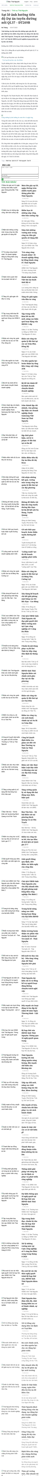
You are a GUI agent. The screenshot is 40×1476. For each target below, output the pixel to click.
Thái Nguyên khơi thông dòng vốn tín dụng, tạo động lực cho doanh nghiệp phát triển (30, 1412)
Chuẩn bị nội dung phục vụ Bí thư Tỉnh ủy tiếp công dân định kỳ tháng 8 (30, 651)
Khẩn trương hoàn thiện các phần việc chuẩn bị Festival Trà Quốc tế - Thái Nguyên (30, 936)
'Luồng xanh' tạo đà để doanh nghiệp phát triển (29, 554)
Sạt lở (29, 160)
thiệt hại (8, 160)
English (26, 1)
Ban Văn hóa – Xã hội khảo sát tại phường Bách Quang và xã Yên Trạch (29, 817)
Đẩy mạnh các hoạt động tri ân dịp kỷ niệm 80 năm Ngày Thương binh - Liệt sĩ (30, 1010)
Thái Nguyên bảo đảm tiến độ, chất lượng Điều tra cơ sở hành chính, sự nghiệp (29, 1303)
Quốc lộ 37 (15, 160)
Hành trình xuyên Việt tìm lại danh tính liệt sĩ (29, 279)
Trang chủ (5, 11)
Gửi (2, 179)
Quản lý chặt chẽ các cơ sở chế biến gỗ (29, 1129)
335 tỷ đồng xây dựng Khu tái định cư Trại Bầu (30, 1325)
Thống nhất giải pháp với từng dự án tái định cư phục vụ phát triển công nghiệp (30, 1174)
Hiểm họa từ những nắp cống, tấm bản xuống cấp (30, 213)
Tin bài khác (9, 182)
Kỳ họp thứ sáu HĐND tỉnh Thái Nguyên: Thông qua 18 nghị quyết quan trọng (30, 1035)
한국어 (36, 1)
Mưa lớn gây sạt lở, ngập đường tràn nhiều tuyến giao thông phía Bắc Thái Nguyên (30, 190)
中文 (31, 1)
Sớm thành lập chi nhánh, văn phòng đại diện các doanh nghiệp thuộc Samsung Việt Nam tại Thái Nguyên (30, 413)
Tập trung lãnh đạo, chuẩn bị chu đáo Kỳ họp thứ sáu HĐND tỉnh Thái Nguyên (29, 1223)
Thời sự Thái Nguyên (16, 5)
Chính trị (28, 5)
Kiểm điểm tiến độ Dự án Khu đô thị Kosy (30, 460)
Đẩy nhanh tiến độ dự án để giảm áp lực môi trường (30, 1367)
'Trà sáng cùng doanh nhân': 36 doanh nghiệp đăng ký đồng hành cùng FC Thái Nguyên (30, 257)
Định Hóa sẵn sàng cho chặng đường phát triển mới (30, 1454)
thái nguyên (22, 160)
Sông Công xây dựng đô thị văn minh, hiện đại (29, 1434)
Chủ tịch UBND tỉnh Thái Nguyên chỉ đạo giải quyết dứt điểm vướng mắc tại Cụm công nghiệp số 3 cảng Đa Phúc (30, 624)
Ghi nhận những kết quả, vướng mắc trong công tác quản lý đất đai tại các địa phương (30, 482)
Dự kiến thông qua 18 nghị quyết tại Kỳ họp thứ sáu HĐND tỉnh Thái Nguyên (30, 1199)
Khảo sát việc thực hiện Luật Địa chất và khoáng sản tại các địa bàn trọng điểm (30, 770)
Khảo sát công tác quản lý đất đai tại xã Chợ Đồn (30, 698)
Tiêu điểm (4, 5)
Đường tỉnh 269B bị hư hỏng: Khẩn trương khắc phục (18, 46)
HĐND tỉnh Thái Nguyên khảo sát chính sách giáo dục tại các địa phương (29, 676)
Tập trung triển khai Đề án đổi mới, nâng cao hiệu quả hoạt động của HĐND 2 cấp (30, 319)
